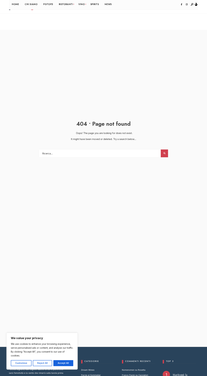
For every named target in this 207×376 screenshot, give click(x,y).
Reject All (42, 363)
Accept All (63, 363)
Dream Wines (87, 370)
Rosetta (141, 370)
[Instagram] (186, 4)
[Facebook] (181, 4)
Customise (21, 363)
